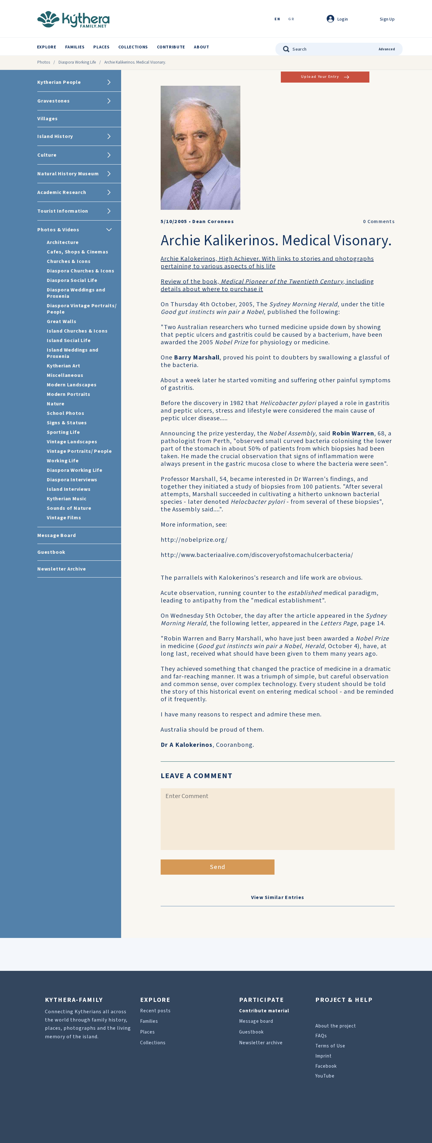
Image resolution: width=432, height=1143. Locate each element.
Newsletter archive (261, 1043)
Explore (46, 47)
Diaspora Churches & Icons (80, 270)
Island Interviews (69, 489)
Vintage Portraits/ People (79, 451)
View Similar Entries (278, 897)
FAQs (321, 1036)
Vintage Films (64, 517)
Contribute (171, 47)
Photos (43, 62)
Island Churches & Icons (77, 331)
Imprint (323, 1056)
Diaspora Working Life (77, 62)
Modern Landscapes (72, 384)
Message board (256, 1021)
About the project (335, 1026)
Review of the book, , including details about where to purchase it (267, 285)
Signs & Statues (67, 422)
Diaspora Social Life (72, 280)
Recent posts (155, 1011)
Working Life (63, 460)
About (201, 47)
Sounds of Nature (69, 508)
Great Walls (62, 321)
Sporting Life (63, 432)
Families (75, 47)
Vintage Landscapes (72, 441)
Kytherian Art (63, 365)
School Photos (65, 413)
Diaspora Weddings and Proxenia (76, 293)
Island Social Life (68, 340)
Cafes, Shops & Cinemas (77, 251)
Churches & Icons (69, 261)
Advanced (387, 49)
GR (291, 19)
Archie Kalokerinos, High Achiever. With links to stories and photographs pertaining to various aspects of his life (267, 262)
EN (277, 19)
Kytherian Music (67, 498)
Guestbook (251, 1032)
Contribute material (264, 1011)
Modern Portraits (68, 394)
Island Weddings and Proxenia (72, 353)
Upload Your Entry (320, 76)
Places (101, 47)
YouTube (325, 1076)
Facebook (326, 1066)
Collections (133, 47)
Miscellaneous (65, 375)
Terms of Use (330, 1046)
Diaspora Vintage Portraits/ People (82, 308)
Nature (56, 403)
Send (217, 867)
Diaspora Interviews (72, 479)
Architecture (63, 242)
